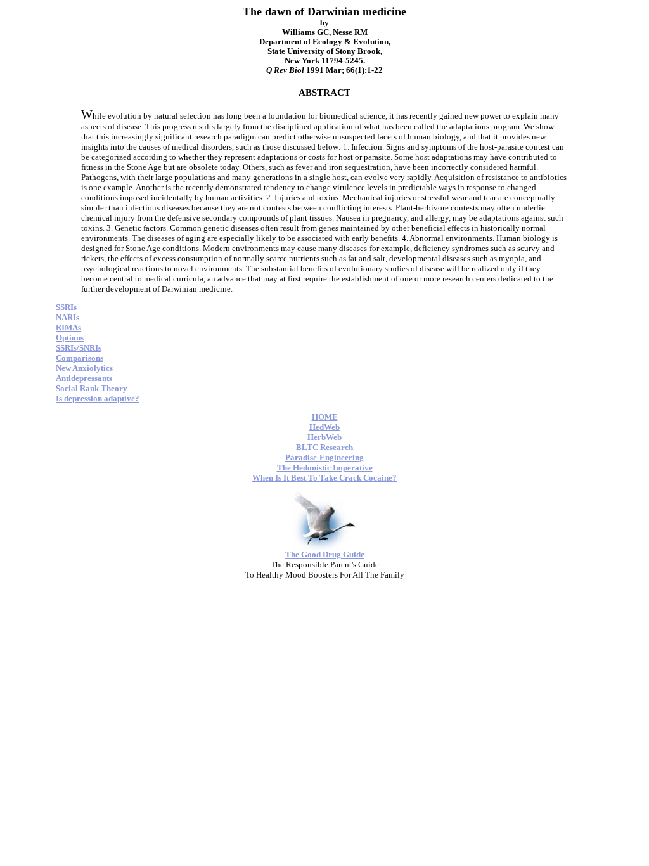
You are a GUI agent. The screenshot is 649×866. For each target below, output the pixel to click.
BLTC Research (324, 447)
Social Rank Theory (91, 388)
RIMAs (68, 327)
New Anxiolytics (84, 368)
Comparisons (79, 358)
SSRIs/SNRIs (78, 347)
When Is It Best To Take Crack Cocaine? (324, 477)
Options (70, 337)
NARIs (67, 317)
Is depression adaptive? (97, 398)
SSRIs (66, 307)
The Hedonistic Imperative (325, 467)
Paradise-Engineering (324, 457)
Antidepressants (84, 378)
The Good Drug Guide (324, 554)
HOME (325, 417)
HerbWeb (324, 437)
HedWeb (324, 427)
